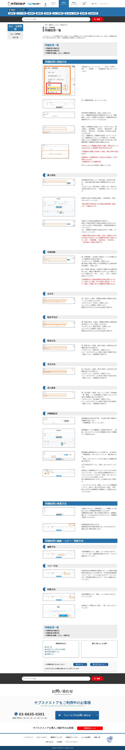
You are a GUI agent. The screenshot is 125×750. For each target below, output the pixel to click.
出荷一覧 (49, 647)
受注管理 (47, 13)
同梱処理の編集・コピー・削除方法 (58, 53)
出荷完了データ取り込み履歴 (55, 649)
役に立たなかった (99, 664)
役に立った (79, 664)
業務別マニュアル (74, 3)
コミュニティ (104, 3)
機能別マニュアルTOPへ (18, 10)
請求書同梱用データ (52, 651)
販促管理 (83, 13)
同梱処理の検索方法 (52, 50)
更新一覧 (94, 3)
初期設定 (11, 13)
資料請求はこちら (90, 728)
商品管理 (31, 13)
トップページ (28, 737)
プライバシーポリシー (72, 742)
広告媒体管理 (93, 13)
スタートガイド (53, 3)
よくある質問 (84, 3)
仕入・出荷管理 (57, 13)
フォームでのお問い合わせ (77, 715)
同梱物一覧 (49, 654)
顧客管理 (39, 13)
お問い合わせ (49, 742)
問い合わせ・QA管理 (72, 13)
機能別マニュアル (64, 3)
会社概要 (59, 742)
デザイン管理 (21, 13)
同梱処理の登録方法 (52, 48)
